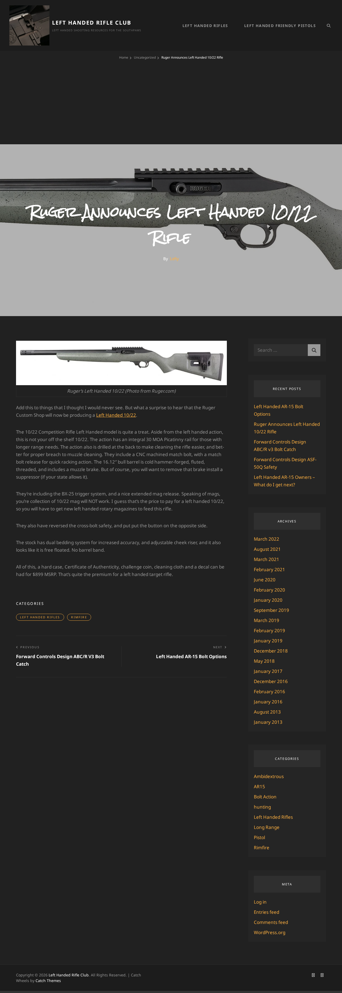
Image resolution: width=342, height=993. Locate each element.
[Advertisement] (171, 100)
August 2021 (267, 549)
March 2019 (266, 620)
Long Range (266, 827)
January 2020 (268, 600)
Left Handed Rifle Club (91, 22)
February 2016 (269, 691)
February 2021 (269, 569)
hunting (262, 807)
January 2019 (268, 641)
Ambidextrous (269, 776)
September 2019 (271, 610)
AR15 (259, 786)
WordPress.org (269, 932)
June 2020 (264, 580)
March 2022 (266, 539)
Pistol (259, 837)
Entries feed (266, 912)
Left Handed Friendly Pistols (280, 25)
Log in (260, 902)
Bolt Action (265, 797)
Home (123, 57)
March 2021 (266, 559)
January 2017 (268, 671)
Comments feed (271, 922)
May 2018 (264, 661)
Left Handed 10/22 (116, 415)
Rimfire (79, 617)
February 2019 (269, 630)
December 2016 (271, 681)
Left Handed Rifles (205, 25)
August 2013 (267, 712)
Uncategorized (145, 57)
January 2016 (268, 702)
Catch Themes (48, 980)
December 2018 (271, 651)
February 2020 (269, 590)
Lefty (174, 258)
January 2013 (268, 722)
